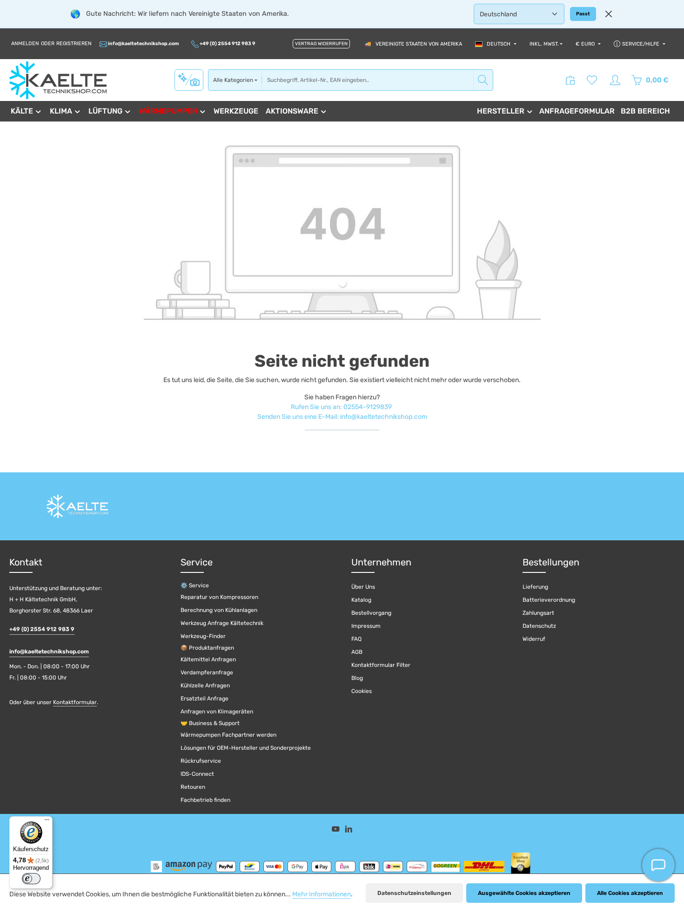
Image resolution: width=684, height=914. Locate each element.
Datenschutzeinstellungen (414, 893)
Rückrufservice (201, 761)
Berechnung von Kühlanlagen (219, 610)
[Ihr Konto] (615, 80)
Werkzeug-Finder (203, 636)
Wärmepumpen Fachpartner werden (228, 735)
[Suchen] (483, 80)
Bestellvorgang (371, 613)
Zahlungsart (538, 613)
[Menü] (47, 821)
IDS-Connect (197, 774)
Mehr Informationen (321, 894)
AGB (356, 652)
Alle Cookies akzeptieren (630, 893)
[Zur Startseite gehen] (58, 80)
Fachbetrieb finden (205, 800)
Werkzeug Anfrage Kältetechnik (222, 623)
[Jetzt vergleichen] (570, 80)
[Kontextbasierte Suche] (189, 79)
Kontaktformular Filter (380, 665)
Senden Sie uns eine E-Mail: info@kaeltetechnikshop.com (342, 417)
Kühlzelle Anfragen (205, 685)
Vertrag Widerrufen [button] (321, 44)
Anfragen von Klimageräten (217, 711)
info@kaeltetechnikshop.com (143, 43)
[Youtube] (336, 831)
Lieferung (535, 587)
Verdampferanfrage (207, 672)
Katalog (361, 600)
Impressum (366, 626)
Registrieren (74, 43)
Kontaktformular (75, 702)
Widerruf (534, 639)
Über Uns (363, 587)
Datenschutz (539, 626)
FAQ (356, 639)
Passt (583, 14)
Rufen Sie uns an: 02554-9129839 (341, 407)
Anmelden (25, 43)
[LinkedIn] (349, 831)
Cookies (361, 691)
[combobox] (368, 80)
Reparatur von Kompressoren (219, 597)
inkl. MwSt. (544, 44)
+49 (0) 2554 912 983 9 (227, 43)
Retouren (193, 787)
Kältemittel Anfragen (208, 659)
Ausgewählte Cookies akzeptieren (524, 893)
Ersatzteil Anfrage (204, 698)
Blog (357, 678)
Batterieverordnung (549, 600)
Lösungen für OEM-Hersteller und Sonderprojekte (246, 748)
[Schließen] (609, 14)
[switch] (31, 878)
